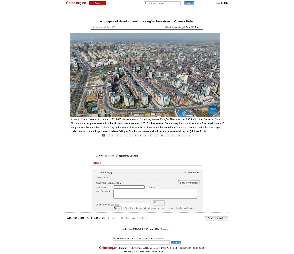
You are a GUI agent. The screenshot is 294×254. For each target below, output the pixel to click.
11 (151, 135)
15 (173, 135)
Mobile (114, 218)
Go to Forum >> (191, 172)
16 (179, 135)
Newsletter (142, 218)
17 (184, 135)
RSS (127, 218)
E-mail (198, 27)
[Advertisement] (147, 12)
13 (162, 135)
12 (156, 135)
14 (168, 135)
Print (188, 27)
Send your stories (216, 218)
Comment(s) (176, 27)
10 (145, 135)
